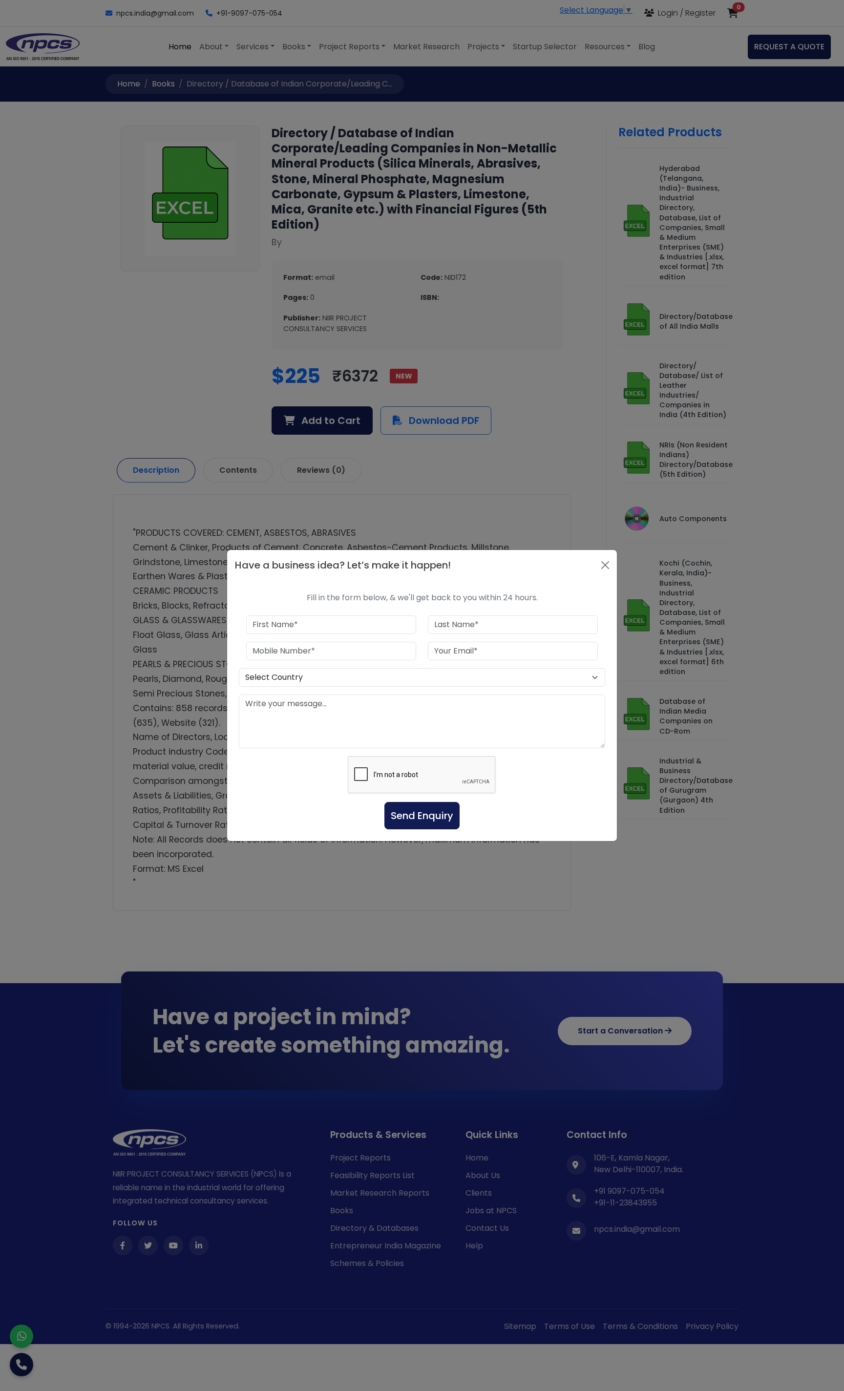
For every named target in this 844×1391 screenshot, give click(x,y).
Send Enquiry (422, 815)
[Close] (605, 565)
